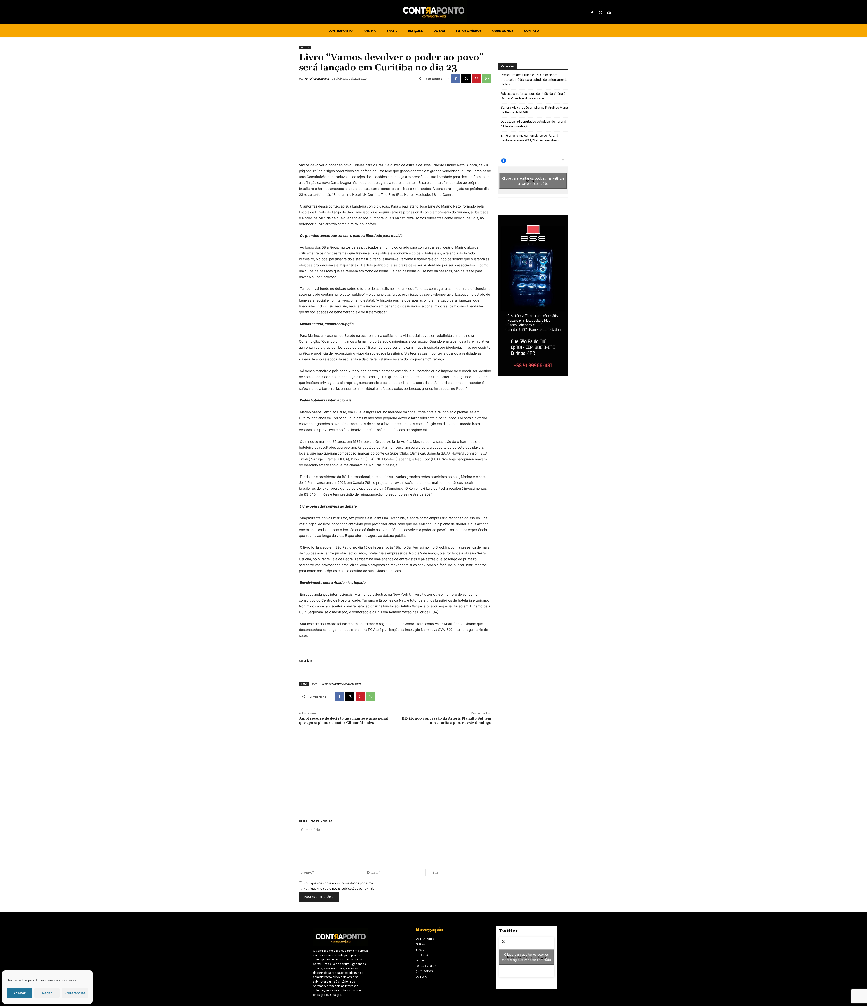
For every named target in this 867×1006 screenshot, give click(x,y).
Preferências (75, 993)
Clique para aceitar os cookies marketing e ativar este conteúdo (533, 181)
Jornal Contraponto (316, 79)
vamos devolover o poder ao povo (341, 683)
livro (314, 683)
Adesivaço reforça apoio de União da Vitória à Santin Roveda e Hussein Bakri (533, 96)
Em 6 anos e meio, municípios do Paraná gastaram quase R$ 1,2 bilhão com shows (530, 138)
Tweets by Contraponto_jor (526, 957)
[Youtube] (609, 13)
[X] (601, 13)
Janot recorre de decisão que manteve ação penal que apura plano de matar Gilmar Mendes (343, 720)
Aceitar (19, 993)
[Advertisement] (395, 121)
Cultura (305, 47)
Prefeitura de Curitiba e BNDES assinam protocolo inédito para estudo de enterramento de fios (534, 79)
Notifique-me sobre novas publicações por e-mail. (338, 888)
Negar (47, 993)
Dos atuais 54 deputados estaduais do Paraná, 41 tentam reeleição (534, 124)
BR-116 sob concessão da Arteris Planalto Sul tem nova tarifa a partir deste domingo (446, 720)
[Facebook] (592, 13)
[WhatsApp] (486, 78)
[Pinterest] (476, 78)
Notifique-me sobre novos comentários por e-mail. (339, 883)
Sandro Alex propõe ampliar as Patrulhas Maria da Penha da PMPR (534, 110)
